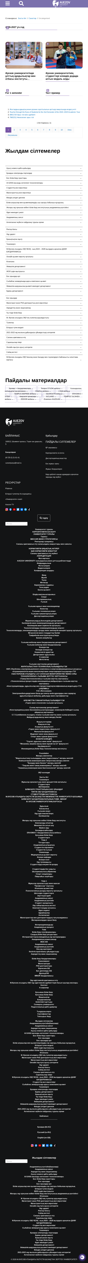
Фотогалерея (44, 566)
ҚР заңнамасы (51, 448)
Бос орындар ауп (13, 276)
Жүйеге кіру (44, 828)
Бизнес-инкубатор (44, 638)
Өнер (44, 575)
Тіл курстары (44, 842)
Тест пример (53, 93)
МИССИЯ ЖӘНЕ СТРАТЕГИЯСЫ (44, 539)
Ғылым (44, 602)
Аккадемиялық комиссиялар (44, 939)
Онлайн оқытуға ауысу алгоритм (19, 347)
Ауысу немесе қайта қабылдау (18, 168)
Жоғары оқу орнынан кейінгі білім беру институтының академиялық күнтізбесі (37, 207)
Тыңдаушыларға (44, 1011)
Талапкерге (11, 244)
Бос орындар (11, 298)
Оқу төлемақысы (44, 862)
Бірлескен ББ (44, 968)
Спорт (44, 597)
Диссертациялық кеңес (44, 616)
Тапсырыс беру (44, 1016)
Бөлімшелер (44, 816)
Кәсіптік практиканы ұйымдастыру (44, 951)
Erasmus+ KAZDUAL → (53, 399)
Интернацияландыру (44, 925)
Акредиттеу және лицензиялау (18, 308)
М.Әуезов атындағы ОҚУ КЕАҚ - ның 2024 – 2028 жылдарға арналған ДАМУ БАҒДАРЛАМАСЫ (36, 250)
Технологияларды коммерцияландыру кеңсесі (44, 628)
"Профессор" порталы (44, 886)
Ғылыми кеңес (44, 811)
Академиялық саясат (14, 217)
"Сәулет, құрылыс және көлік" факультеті (44, 741)
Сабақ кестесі (11, 352)
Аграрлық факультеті (44, 727)
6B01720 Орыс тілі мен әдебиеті (22, 115)
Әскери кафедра (44, 857)
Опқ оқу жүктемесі (44, 949)
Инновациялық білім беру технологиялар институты (44, 749)
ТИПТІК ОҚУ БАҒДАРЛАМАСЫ (44, 792)
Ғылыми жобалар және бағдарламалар (44, 645)
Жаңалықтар (44, 997)
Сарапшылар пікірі (14, 342)
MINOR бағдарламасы (44, 976)
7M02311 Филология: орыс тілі (22, 117)
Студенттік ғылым (44, 850)
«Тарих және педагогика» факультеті (44, 729)
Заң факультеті (44, 746)
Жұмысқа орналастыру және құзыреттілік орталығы (44, 782)
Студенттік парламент (44, 847)
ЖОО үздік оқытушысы (15, 271)
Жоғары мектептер (44, 756)
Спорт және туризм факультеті (44, 736)
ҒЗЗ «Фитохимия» (44, 691)
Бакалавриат (44, 961)
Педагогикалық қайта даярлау (44, 1007)
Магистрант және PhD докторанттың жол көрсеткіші (27, 303)
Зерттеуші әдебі (44, 896)
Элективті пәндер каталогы (44, 908)
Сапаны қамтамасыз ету (16, 337)
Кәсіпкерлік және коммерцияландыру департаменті (44, 623)
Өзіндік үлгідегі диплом (15, 198)
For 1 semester (13, 93)
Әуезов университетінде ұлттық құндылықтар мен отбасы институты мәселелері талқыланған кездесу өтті (20, 79)
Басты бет (44, 777)
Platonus (8, 488)
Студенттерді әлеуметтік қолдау (44, 864)
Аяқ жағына (12, 135)
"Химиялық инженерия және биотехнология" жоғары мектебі (44, 768)
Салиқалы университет (44, 1004)
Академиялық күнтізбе (44, 900)
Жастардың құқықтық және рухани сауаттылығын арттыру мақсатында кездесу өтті (43, 109)
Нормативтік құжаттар (44, 652)
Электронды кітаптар (44, 823)
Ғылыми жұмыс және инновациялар (44, 606)
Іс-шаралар (44, 657)
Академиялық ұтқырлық (44, 845)
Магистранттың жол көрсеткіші (18, 193)
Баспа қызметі (44, 590)
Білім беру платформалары (44, 932)
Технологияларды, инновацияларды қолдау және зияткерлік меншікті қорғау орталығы (44, 630)
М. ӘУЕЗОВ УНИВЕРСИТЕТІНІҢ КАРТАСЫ (44, 801)
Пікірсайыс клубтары (44, 876)
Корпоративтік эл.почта (55, 453)
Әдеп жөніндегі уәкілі (14, 212)
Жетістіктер (44, 659)
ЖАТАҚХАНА (44, 787)
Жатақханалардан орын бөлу (44, 920)
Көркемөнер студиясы (44, 585)
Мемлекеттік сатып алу (44, 825)
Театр (44, 580)
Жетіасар (44, 582)
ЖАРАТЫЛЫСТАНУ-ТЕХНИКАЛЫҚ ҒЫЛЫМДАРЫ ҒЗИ (44, 666)
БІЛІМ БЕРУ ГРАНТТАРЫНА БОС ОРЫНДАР (44, 789)
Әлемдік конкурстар (44, 650)
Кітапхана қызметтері (44, 888)
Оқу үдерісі (10, 234)
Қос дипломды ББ (44, 971)
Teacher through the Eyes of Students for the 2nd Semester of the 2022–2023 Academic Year (45, 112)
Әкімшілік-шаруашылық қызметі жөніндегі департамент (28, 286)
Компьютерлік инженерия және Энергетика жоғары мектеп (44, 761)
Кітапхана (10, 261)
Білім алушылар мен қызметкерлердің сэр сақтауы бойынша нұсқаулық (34, 203)
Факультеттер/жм (44, 722)
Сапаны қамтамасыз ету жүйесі (44, 553)
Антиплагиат (44, 915)
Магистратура (44, 963)
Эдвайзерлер (44, 913)
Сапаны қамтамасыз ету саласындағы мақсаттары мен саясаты (44, 544)
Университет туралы (44, 529)
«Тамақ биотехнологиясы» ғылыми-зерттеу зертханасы (44, 679)
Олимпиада (44, 852)
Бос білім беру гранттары (16, 178)
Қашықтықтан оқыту (14, 239)
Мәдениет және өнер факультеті (44, 734)
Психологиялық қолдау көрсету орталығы (44, 891)
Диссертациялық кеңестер (56, 458)
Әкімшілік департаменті (15, 266)
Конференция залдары (44, 570)
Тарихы (44, 537)
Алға (69, 130)
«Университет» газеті (13, 499)
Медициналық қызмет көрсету (44, 855)
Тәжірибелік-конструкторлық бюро (44, 635)
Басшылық (44, 809)
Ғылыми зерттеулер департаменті (44, 664)
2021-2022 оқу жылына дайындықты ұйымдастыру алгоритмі (30, 332)
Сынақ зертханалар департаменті (44, 707)
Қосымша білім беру (44, 835)
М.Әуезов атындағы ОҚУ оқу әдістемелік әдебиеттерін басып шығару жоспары (44, 983)
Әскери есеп (44, 860)
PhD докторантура (44, 966)
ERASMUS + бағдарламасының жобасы (44, 833)
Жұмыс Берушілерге (54, 469)
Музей (44, 578)
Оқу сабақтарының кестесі (44, 905)
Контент (44, 985)
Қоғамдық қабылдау (44, 830)
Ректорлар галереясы (44, 541)
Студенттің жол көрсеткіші (16, 188)
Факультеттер (44, 724)
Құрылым (44, 806)
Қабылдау (52, 435)
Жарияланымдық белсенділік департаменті (44, 621)
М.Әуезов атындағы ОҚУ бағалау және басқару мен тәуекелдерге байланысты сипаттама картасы (42, 358)
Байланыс (44, 1116)
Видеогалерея (44, 568)
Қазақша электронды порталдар (19, 173)
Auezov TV (9, 504)
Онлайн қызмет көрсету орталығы (19, 257)
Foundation (44, 753)
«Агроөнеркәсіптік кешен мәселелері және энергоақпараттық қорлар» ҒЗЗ (44, 671)
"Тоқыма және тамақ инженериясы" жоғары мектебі (44, 765)
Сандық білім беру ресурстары (44, 934)
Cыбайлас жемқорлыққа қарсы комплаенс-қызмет (26, 281)
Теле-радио (44, 587)
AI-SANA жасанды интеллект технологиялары (24, 183)
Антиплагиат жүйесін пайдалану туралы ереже (25, 222)
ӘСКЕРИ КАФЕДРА (44, 739)
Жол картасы (44, 558)
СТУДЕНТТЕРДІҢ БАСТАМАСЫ (44, 794)
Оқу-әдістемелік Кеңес (44, 813)
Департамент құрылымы (44, 655)
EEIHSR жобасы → (28, 399)
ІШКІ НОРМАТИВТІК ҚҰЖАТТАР (44, 551)
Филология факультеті (44, 732)
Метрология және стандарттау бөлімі (44, 633)
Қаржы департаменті (14, 291)
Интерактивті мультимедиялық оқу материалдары (44, 937)
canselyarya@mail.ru (13, 463)
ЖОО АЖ (44, 942)
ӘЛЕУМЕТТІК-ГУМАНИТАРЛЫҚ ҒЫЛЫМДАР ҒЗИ (44, 700)
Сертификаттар (44, 1014)
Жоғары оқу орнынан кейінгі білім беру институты (44, 820)
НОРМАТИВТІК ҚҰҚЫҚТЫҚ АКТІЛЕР (44, 549)
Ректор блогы (11, 229)
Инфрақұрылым (44, 563)
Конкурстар (44, 647)
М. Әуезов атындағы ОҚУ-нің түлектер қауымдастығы (27, 318)
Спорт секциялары (44, 874)
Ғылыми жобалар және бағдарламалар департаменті (44, 642)
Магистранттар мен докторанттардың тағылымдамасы (44, 918)
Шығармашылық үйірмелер (44, 871)
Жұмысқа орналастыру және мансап (44, 883)
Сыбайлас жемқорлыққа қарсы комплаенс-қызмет (44, 1084)
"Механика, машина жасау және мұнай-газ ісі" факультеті (44, 744)
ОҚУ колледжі (44, 772)
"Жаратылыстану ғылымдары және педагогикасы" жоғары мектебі (44, 758)
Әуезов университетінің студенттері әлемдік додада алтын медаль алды (62, 76)
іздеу (45, 518)
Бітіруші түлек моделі (14, 327)
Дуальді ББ (44, 973)
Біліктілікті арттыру (44, 1002)
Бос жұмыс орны (52, 464)
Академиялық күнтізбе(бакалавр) (44, 1023)
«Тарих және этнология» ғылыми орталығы (44, 703)
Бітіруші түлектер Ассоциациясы (18, 494)
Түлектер (10, 323)
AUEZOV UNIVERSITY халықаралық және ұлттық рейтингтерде (44, 561)
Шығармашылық (44, 599)
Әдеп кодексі (44, 910)
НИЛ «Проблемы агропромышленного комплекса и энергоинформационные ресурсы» (44, 669)
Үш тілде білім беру (14, 313)
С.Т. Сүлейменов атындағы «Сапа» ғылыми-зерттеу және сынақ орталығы (44, 715)
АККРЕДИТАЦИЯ (44, 556)
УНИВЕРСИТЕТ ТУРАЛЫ (44, 534)
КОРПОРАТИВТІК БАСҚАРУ (44, 532)
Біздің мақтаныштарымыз (44, 594)
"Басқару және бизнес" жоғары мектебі (44, 763)
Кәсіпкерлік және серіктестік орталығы (44, 625)
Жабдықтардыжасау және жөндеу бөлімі (44, 717)
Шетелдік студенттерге (44, 893)
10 (62, 130)
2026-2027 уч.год (14, 27)
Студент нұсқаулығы (44, 903)
